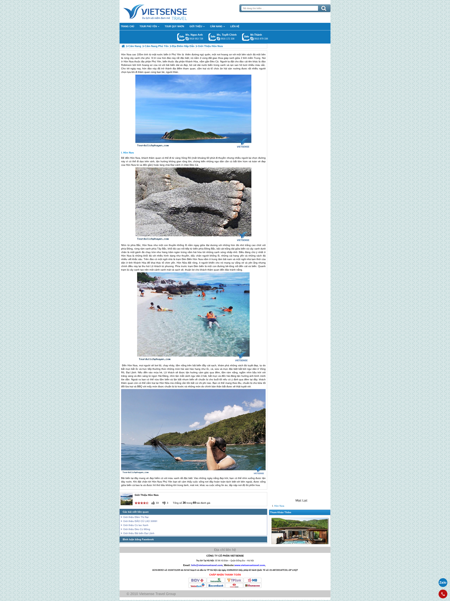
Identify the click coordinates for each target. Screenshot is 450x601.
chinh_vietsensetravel (218, 38)
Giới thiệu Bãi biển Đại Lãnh (138, 533)
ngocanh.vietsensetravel (187, 38)
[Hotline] (443, 594)
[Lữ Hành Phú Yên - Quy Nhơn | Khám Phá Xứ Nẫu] (123, 46)
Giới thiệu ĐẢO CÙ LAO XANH (140, 521)
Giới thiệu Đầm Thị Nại (136, 517)
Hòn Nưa (279, 505)
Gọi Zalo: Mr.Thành (246, 37)
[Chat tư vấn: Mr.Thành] (252, 38)
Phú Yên (167, 481)
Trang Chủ (164, 11)
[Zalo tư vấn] (443, 582)
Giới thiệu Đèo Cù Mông (136, 529)
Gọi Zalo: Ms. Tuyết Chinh (212, 37)
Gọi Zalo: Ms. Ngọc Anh (181, 37)
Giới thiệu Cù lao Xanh (135, 525)
